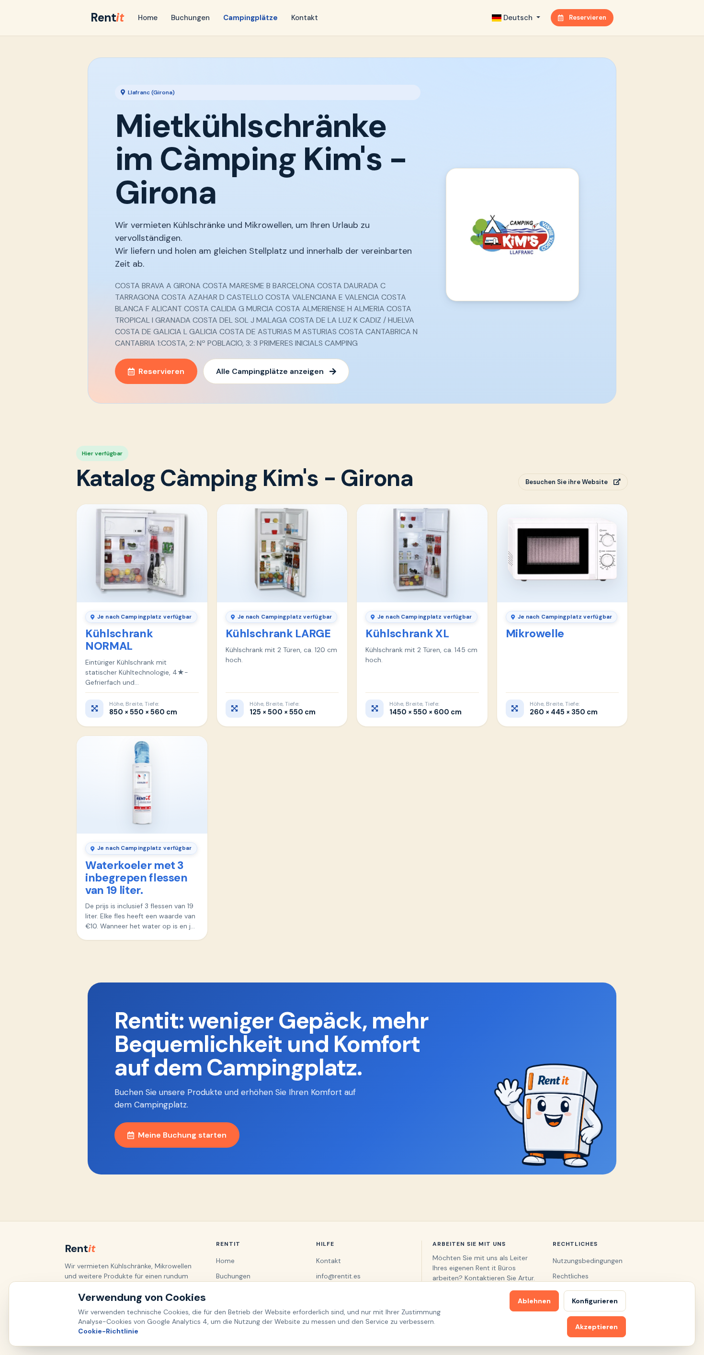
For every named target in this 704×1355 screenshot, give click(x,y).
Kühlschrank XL (407, 633)
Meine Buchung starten (182, 1135)
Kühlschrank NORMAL (119, 639)
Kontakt (304, 18)
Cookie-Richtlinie (108, 1331)
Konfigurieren (595, 1301)
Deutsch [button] (517, 18)
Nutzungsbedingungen (588, 1260)
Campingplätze (250, 18)
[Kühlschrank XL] (422, 553)
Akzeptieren (596, 1326)
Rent (107, 17)
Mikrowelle (535, 633)
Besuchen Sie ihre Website (566, 482)
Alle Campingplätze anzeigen (270, 371)
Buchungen (190, 18)
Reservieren (587, 17)
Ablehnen (534, 1301)
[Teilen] (194, 515)
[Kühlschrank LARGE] (282, 553)
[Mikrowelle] (562, 553)
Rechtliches (571, 1276)
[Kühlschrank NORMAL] (142, 553)
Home (148, 18)
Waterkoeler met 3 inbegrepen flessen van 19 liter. (136, 877)
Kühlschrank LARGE (278, 633)
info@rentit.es (338, 1276)
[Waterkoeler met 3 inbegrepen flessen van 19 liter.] (142, 785)
